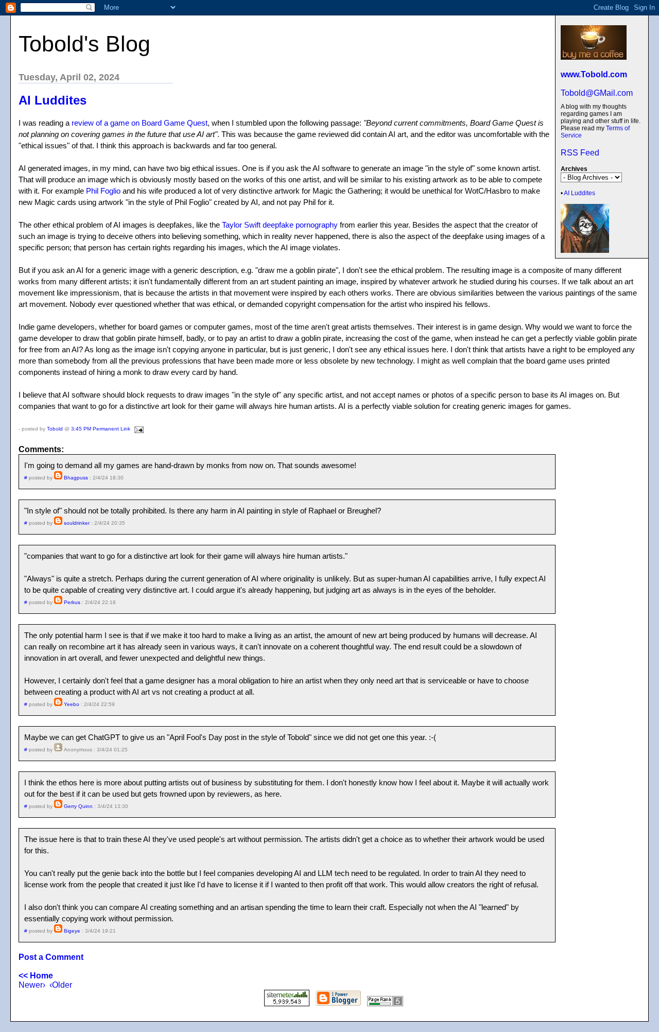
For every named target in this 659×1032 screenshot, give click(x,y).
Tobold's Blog (84, 43)
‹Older (60, 985)
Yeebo (71, 704)
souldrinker (77, 523)
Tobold (55, 429)
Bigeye (72, 931)
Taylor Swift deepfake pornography (280, 224)
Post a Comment (51, 957)
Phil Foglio (103, 190)
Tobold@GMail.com (597, 93)
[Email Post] (138, 429)
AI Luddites (579, 193)
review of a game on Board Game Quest (139, 122)
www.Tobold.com (594, 74)
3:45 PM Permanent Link (100, 429)
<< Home (36, 975)
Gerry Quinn (78, 806)
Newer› (32, 985)
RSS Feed (580, 152)
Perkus (72, 602)
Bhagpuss (76, 477)
